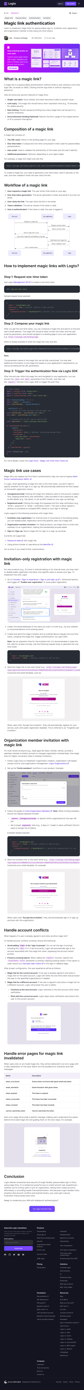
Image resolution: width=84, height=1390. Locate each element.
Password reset (14, 540)
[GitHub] (10, 1255)
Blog (6, 13)
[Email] (19, 1255)
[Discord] (5, 1255)
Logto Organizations (58, 763)
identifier (47, 544)
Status (65, 1382)
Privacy (77, 1382)
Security (59, 1382)
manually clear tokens (32, 963)
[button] (74, 13)
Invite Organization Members (37, 811)
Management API (21, 282)
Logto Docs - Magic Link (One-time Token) (47, 461)
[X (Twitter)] (14, 1255)
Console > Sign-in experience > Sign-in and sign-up (35, 579)
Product (15, 13)
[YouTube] (23, 1255)
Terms (71, 1382)
